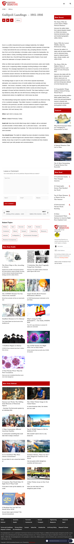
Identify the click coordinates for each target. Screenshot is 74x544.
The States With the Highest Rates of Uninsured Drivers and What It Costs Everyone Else (61, 67)
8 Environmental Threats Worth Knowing (59, 206)
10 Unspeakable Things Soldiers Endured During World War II (62, 90)
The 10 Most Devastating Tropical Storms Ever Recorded (62, 165)
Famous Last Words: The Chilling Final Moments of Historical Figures (12, 403)
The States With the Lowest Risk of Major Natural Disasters (61, 23)
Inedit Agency (32, 542)
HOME (4, 9)
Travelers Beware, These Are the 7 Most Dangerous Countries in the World (38, 456)
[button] (64, 3)
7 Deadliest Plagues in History (11, 345)
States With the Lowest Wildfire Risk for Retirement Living (61, 44)
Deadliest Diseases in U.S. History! (13, 319)
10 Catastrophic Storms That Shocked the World (60, 188)
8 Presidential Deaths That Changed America (61, 179)
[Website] (41, 198)
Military (11, 9)
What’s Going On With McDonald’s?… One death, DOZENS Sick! (38, 320)
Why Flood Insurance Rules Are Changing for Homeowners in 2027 (62, 127)
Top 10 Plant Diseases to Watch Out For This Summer (61, 197)
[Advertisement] (26, 33)
